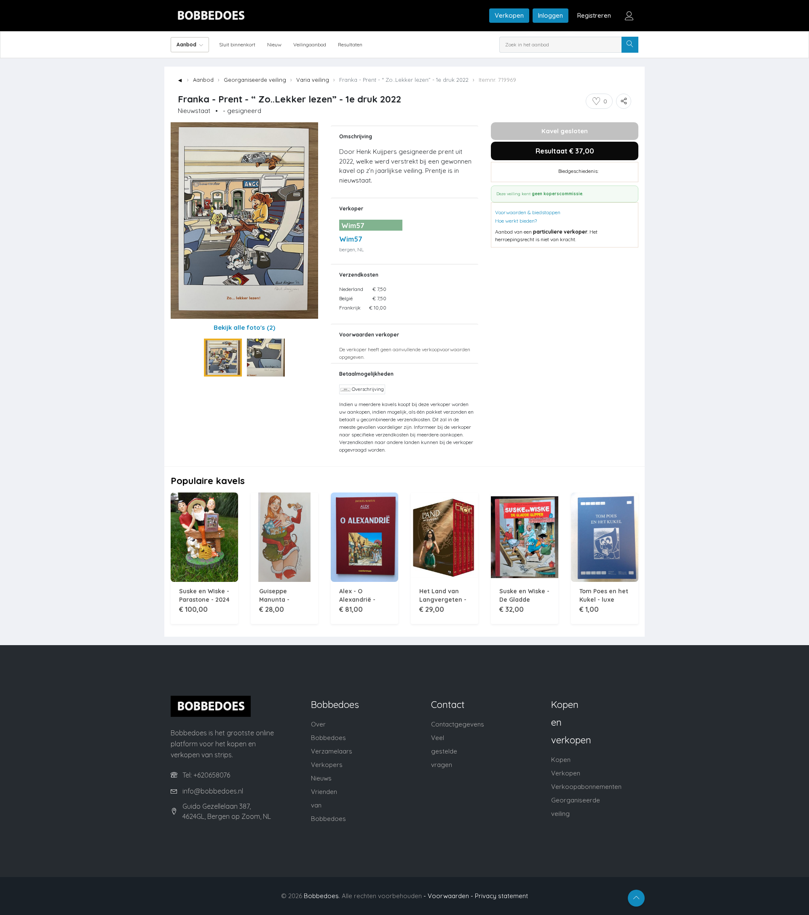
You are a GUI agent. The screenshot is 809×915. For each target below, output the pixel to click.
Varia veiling (312, 79)
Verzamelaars (331, 751)
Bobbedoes (321, 896)
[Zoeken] (629, 45)
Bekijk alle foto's (244, 327)
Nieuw (274, 44)
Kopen (561, 760)
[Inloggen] (629, 16)
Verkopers (327, 765)
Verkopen (509, 15)
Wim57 (350, 239)
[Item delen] (623, 101)
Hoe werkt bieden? (516, 221)
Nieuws (321, 778)
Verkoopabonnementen (586, 787)
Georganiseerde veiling (255, 79)
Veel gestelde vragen (444, 751)
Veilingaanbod (309, 44)
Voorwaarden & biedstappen (527, 212)
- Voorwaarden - (448, 896)
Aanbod (203, 79)
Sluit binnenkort (237, 44)
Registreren (594, 15)
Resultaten (350, 44)
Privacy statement (501, 896)
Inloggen (550, 15)
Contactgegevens (457, 724)
